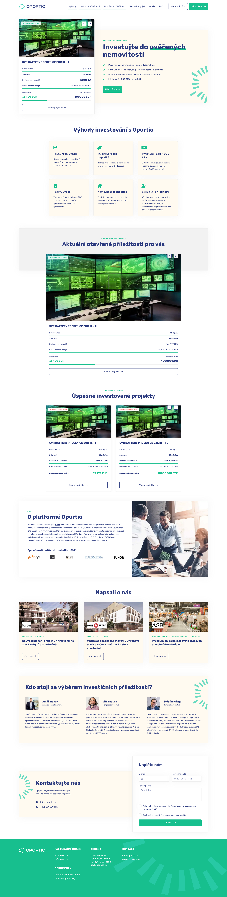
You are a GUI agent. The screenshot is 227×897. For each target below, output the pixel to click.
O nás (152, 6)
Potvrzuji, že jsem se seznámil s (169, 807)
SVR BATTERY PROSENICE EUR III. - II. (46, 62)
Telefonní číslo (179, 774)
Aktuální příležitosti (90, 6)
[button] (84, 24)
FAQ (161, 6)
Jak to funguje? (137, 6)
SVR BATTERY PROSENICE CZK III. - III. (143, 442)
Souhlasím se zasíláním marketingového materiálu (164, 815)
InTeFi (57, 525)
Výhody (72, 6)
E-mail (142, 774)
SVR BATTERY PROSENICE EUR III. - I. (73, 442)
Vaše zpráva (145, 785)
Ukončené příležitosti (114, 6)
